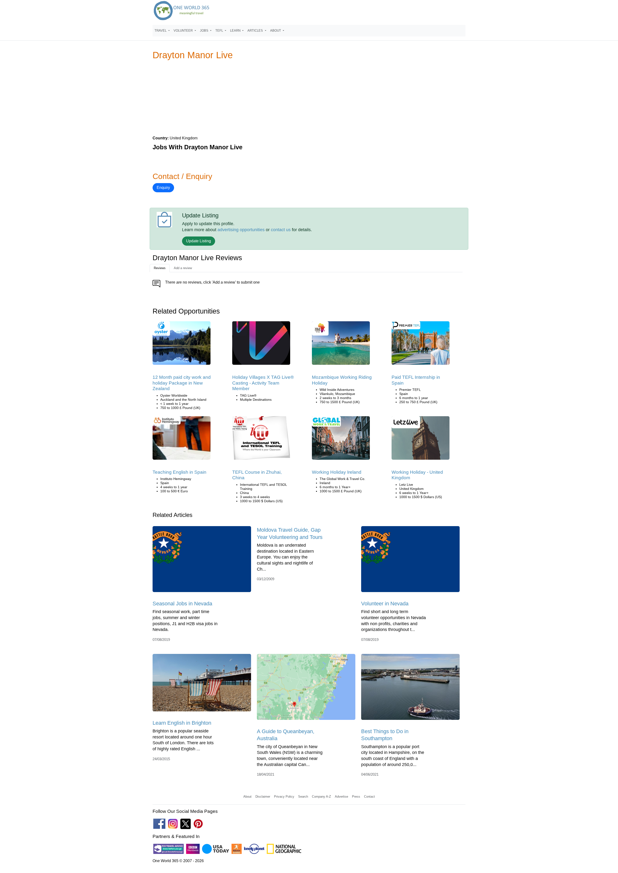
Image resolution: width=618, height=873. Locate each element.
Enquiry (163, 188)
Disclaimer (262, 796)
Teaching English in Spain (179, 472)
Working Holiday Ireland (336, 472)
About (247, 796)
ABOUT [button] (276, 30)
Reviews (160, 268)
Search (303, 796)
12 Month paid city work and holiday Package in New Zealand (182, 383)
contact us (281, 229)
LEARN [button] (235, 30)
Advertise (341, 796)
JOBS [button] (204, 30)
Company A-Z (321, 796)
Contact (369, 796)
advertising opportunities (241, 229)
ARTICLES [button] (255, 30)
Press (356, 796)
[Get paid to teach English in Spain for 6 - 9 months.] (420, 345)
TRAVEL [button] (161, 30)
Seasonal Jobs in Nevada (182, 604)
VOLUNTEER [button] (184, 30)
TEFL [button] (219, 30)
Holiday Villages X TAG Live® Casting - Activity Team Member (263, 383)
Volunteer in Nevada (384, 604)
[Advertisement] (309, 97)
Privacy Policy (284, 796)
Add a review (183, 268)
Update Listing (198, 241)
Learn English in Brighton (182, 723)
